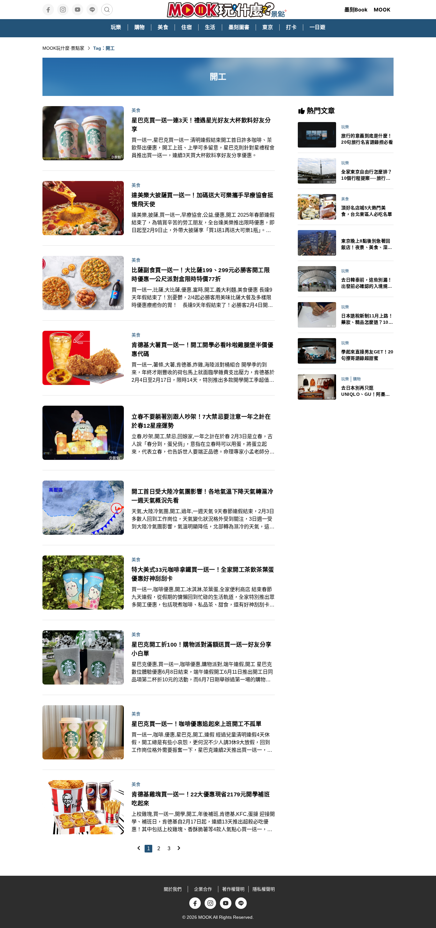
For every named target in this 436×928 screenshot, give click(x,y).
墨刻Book (355, 9)
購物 (357, 379)
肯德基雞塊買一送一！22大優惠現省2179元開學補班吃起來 (201, 799)
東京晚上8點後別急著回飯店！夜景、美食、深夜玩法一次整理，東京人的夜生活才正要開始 (366, 244)
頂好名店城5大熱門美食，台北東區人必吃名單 (366, 211)
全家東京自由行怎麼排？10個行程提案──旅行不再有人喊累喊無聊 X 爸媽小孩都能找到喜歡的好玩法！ (367, 175)
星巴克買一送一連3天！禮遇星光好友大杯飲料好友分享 (201, 125)
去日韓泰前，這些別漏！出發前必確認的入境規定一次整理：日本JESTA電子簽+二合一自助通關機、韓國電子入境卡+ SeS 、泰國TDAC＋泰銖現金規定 (367, 283)
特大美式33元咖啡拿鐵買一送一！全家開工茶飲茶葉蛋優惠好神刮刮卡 (203, 574)
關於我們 (173, 889)
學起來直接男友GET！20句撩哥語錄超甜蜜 (367, 355)
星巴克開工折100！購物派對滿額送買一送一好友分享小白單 (202, 649)
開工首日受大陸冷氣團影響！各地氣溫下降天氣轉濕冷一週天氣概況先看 (202, 496)
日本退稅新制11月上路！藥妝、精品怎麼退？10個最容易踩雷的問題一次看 (367, 319)
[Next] (178, 848)
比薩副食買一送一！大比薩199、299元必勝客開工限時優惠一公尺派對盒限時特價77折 (201, 274)
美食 (136, 110)
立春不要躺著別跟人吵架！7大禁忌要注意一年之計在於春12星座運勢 (201, 421)
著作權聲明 (233, 889)
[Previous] (138, 848)
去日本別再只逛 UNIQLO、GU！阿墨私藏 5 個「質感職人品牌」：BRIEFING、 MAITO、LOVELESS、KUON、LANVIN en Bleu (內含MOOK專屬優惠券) (367, 391)
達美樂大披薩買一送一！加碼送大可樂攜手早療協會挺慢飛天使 (202, 199)
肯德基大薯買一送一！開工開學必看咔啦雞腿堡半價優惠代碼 (202, 349)
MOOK (382, 9)
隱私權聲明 (263, 889)
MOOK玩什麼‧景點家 (63, 48)
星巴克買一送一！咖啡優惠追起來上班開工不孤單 (196, 724)
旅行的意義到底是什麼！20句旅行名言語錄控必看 (367, 139)
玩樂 (345, 127)
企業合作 (203, 889)
